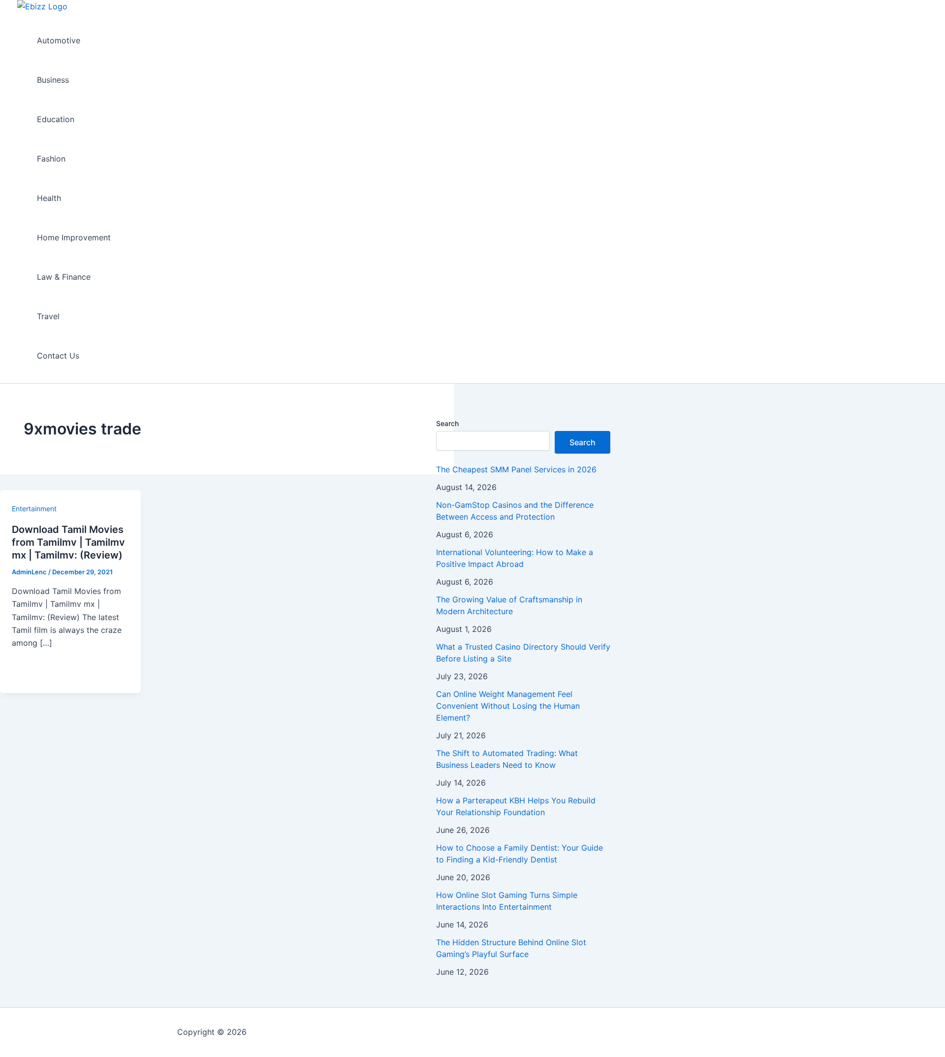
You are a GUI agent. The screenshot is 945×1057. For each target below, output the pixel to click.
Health (49, 198)
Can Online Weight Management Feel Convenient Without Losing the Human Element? (508, 706)
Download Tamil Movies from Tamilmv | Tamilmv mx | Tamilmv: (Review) (68, 542)
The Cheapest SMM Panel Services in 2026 (516, 469)
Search (447, 423)
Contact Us (58, 356)
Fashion (51, 159)
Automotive (58, 40)
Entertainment (34, 508)
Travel (48, 316)
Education (55, 119)
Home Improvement (74, 237)
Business (53, 80)
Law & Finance (64, 277)
